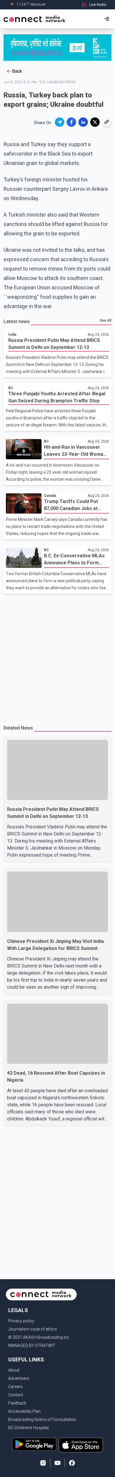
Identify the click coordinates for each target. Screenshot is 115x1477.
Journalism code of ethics (32, 1329)
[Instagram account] (43, 1463)
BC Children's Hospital (28, 1427)
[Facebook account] (72, 1463)
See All (105, 320)
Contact (15, 1394)
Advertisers (18, 1378)
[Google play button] (34, 1445)
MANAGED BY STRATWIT (31, 1345)
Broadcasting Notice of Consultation (42, 1419)
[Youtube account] (57, 1463)
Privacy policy (21, 1321)
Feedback (17, 1403)
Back (17, 71)
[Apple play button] (81, 1445)
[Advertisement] (57, 657)
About (13, 1370)
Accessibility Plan (24, 1411)
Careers (15, 1386)
